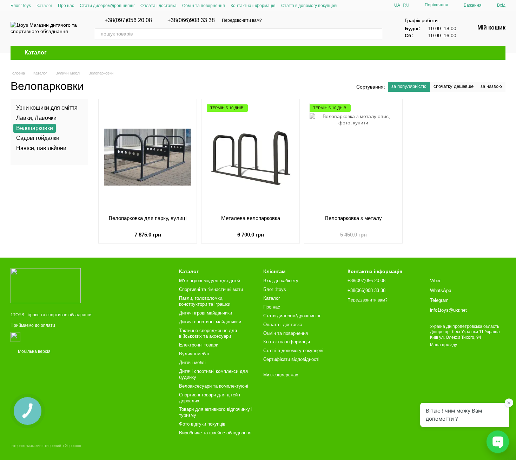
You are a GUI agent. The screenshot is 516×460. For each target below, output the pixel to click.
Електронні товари (198, 345)
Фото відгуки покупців (202, 424)
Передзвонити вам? (242, 20)
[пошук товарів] (376, 33)
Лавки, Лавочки (36, 118)
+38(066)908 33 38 (191, 20)
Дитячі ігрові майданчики (205, 313)
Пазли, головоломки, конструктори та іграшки (204, 301)
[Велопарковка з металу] (353, 157)
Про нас (66, 5)
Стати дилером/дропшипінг (107, 5)
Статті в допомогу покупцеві (309, 5)
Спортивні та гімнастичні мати (211, 289)
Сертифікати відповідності (291, 359)
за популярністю (408, 86)
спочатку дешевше (454, 86)
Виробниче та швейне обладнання (215, 432)
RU (406, 5)
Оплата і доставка (158, 5)
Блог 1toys (21, 5)
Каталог (44, 5)
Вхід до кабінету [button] (280, 280)
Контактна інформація (253, 5)
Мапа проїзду (443, 344)
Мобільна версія (34, 351)
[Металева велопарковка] (250, 157)
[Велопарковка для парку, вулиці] (147, 157)
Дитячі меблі (192, 362)
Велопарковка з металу (353, 218)
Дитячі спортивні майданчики (210, 321)
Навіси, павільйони (41, 148)
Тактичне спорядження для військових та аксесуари (208, 333)
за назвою (491, 86)
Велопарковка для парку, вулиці (147, 218)
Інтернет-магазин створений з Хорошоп (46, 445)
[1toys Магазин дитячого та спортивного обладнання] (46, 285)
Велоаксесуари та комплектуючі (213, 386)
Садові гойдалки (37, 138)
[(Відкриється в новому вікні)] (15, 336)
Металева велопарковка (250, 218)
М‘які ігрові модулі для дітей (209, 280)
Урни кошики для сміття (47, 108)
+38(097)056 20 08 (128, 20)
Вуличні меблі (194, 353)
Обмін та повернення (203, 5)
